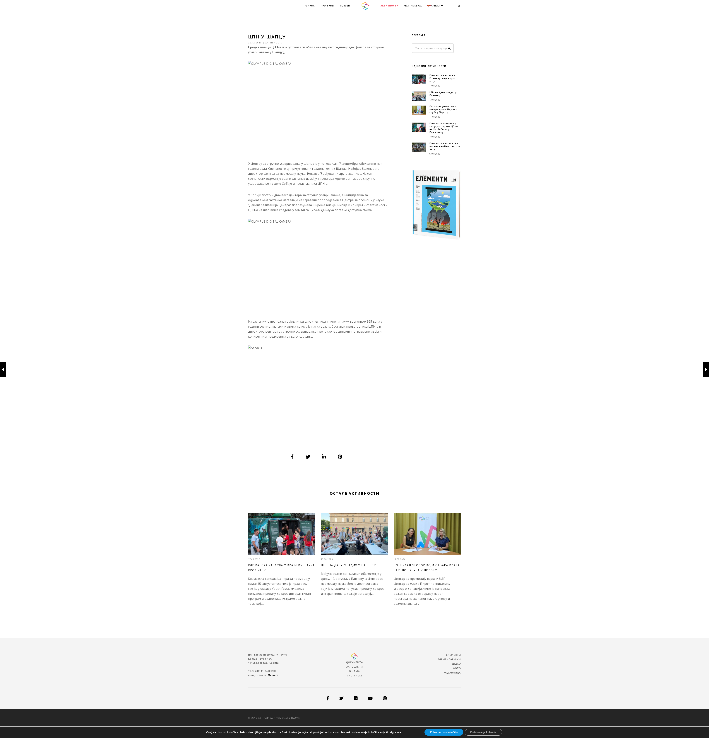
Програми (327, 5)
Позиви (345, 5)
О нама (310, 5)
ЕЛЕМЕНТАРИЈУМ (449, 659)
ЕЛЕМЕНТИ (453, 654)
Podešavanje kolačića (483, 732)
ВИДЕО (456, 663)
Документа (354, 662)
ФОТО (457, 668)
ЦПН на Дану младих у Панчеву (443, 94)
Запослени (354, 666)
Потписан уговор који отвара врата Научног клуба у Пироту (443, 109)
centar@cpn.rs (268, 675)
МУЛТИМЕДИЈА (413, 5)
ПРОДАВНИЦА (451, 672)
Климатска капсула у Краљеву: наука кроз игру (442, 78)
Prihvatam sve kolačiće (444, 732)
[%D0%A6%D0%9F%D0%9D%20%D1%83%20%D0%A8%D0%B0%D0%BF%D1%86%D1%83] (292, 457)
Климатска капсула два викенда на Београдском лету (444, 146)
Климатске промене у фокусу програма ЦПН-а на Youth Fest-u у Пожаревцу (444, 128)
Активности (389, 5)
